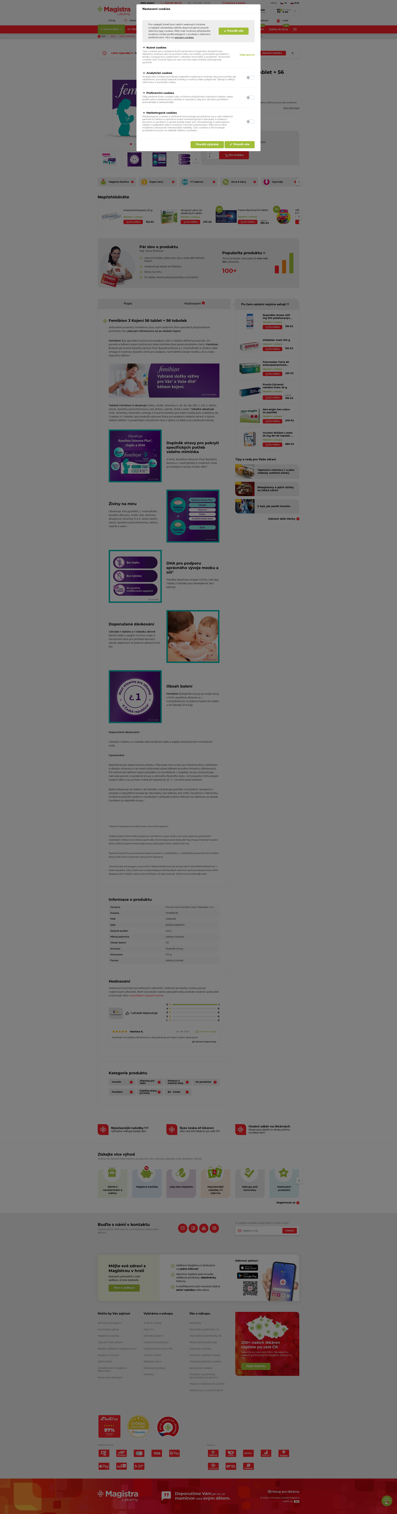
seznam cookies (184, 37)
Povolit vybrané (207, 144)
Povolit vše (235, 31)
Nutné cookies (156, 47)
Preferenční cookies (160, 93)
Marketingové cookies (161, 113)
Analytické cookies (159, 73)
